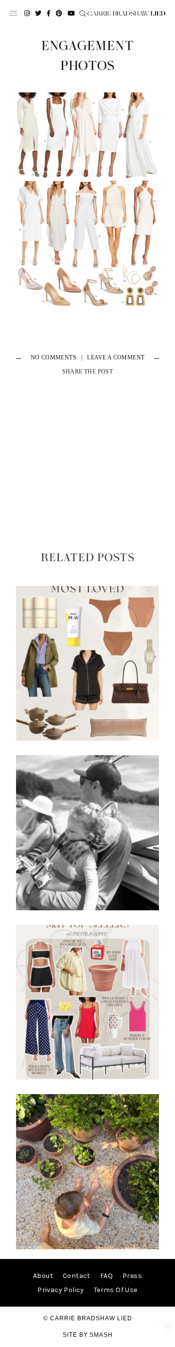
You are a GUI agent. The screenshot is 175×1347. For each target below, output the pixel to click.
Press (132, 1276)
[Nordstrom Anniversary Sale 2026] (87, 738)
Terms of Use (116, 1290)
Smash (101, 1334)
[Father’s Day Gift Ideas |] (87, 908)
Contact (76, 1276)
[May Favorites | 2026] (87, 1077)
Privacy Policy (60, 1290)
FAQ (106, 1276)
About (43, 1276)
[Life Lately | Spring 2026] (87, 1247)
